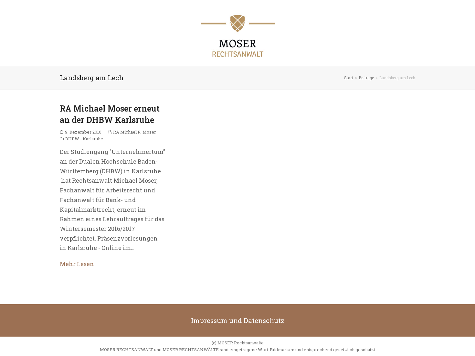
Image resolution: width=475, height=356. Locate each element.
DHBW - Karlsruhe (84, 139)
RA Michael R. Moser (134, 132)
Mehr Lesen (77, 264)
